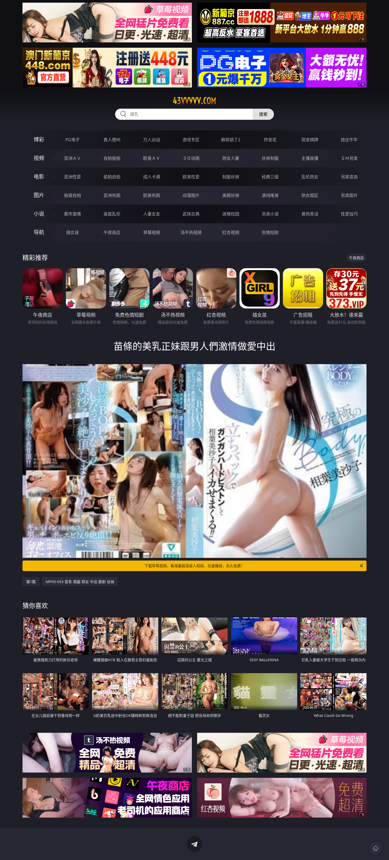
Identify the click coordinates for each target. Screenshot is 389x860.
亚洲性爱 (72, 177)
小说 (39, 213)
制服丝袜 (230, 177)
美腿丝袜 (230, 195)
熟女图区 (309, 195)
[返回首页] (375, 848)
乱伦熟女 (309, 177)
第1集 (31, 581)
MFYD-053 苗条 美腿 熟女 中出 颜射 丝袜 (80, 581)
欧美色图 (151, 195)
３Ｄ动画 (191, 158)
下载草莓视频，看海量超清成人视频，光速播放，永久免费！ (194, 565)
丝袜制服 (270, 158)
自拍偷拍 (111, 158)
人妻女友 (151, 214)
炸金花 (270, 140)
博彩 (39, 139)
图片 (39, 195)
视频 (39, 158)
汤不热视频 (191, 232)
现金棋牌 (309, 140)
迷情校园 (230, 214)
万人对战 (151, 140)
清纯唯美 (270, 195)
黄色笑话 (309, 214)
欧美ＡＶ (151, 158)
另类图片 (349, 195)
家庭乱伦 (111, 214)
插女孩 (72, 232)
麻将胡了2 (230, 140)
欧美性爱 (191, 177)
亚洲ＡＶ (72, 158)
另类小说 (270, 214)
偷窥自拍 (72, 195)
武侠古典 (191, 214)
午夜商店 (111, 232)
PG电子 (72, 140)
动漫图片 (191, 195)
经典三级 (270, 177)
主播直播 (309, 158)
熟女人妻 (230, 158)
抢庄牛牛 (349, 140)
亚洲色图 (111, 195)
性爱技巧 (349, 214)
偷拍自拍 (111, 177)
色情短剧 (270, 232)
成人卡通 (151, 177)
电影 (39, 176)
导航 (39, 232)
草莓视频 (151, 232)
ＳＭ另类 (349, 158)
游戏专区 (191, 140)
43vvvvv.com (194, 100)
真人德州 (111, 140)
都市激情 (72, 214)
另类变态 (349, 177)
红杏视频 (230, 232)
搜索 (263, 114)
